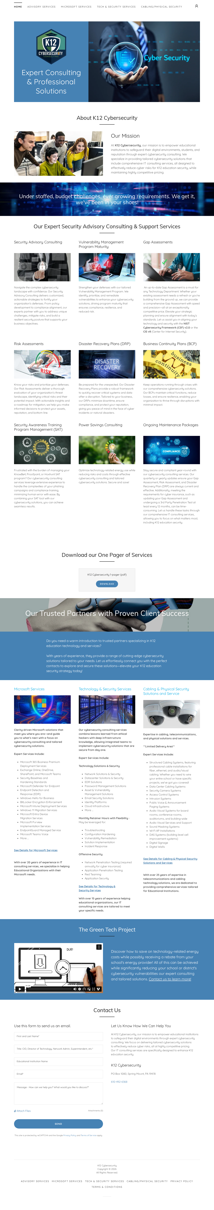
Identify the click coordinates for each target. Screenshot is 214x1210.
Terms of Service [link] (88, 1135)
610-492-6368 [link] (119, 1081)
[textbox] (58, 1036)
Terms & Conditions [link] (107, 1186)
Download (107, 584)
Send (58, 1123)
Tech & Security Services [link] (116, 6)
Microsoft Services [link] (76, 6)
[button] (196, 6)
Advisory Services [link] (41, 6)
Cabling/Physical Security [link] (161, 6)
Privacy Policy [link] (69, 1135)
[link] (51, 46)
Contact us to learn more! (170, 979)
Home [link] (18, 6)
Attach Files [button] (24, 1110)
